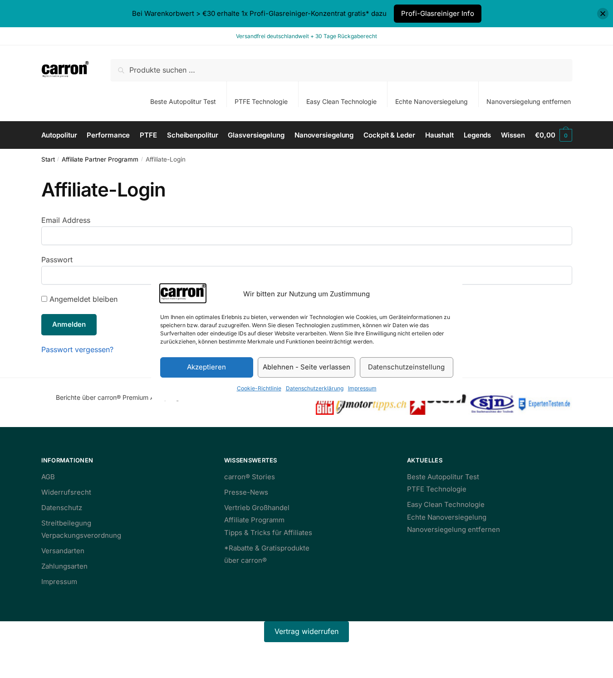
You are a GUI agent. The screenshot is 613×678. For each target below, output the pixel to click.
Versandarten (62, 550)
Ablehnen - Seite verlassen (306, 367)
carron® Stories (249, 476)
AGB (48, 476)
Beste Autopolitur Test (183, 101)
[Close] (602, 14)
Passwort (57, 259)
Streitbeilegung (66, 523)
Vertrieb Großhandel (256, 507)
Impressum (362, 388)
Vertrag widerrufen (306, 631)
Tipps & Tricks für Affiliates (268, 532)
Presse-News (246, 492)
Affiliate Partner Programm (100, 159)
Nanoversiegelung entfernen (528, 101)
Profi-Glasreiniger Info (437, 13)
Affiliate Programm (254, 520)
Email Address (65, 220)
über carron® (245, 560)
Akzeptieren (206, 367)
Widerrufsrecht (66, 492)
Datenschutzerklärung (314, 388)
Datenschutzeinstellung (406, 367)
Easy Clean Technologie (341, 101)
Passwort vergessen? (77, 349)
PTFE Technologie (261, 101)
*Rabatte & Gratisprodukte (266, 548)
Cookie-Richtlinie (259, 388)
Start (48, 159)
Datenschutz (61, 507)
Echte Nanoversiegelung (431, 101)
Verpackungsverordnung (81, 535)
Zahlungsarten (64, 566)
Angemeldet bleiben (82, 299)
